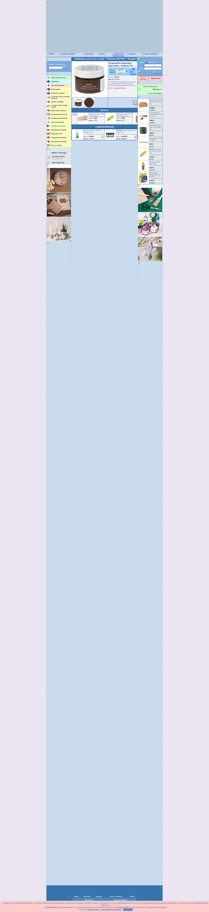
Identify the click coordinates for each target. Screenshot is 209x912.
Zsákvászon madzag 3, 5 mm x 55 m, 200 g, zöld (155, 127)
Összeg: (156, 89)
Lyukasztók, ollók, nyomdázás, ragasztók (60, 97)
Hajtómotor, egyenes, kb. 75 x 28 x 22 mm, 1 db (155, 151)
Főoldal (76, 896)
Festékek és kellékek (57, 102)
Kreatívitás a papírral (58, 93)
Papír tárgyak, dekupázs (59, 110)
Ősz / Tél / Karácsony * (58, 85)
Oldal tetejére (89, 900)
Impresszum (87, 896)
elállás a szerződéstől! (116, 896)
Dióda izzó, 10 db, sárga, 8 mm (154, 163)
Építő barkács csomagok (59, 141)
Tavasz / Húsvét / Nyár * (58, 78)
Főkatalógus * (55, 81)
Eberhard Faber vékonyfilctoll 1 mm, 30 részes (155, 174)
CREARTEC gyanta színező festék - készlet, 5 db (126, 131)
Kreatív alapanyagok (57, 122)
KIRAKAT (105, 110)
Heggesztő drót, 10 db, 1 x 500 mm (155, 139)
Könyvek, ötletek (56, 145)
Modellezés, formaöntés (58, 126)
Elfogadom (128, 910)
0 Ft (160, 89)
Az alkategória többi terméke (104, 126)
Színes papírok (55, 89)
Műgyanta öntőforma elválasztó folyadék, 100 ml (92, 131)
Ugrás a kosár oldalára (155, 93)
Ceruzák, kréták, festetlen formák (59, 106)
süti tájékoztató (93, 909)
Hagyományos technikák (58, 130)
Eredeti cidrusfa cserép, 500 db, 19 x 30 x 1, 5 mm (155, 102)
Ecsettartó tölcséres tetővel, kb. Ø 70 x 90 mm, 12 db (155, 114)
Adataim (132, 896)
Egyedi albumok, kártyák (59, 114)
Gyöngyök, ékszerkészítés (59, 137)
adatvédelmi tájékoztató (111, 909)
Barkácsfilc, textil (56, 134)
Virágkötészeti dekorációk (59, 118)
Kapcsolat (99, 896)
